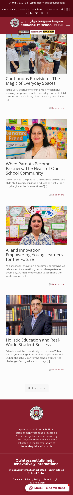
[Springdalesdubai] (36, 22)
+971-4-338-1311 (19, 2)
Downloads (51, 9)
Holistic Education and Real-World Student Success (33, 342)
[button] (47, 487)
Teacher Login (36, 482)
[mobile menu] (68, 24)
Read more (57, 108)
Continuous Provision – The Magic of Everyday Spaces (33, 80)
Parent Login (50, 479)
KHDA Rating (9, 9)
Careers (17, 479)
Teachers (37, 9)
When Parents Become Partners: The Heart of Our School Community (32, 168)
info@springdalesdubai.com (48, 2)
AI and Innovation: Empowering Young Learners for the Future (34, 254)
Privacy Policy (33, 479)
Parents (24, 9)
